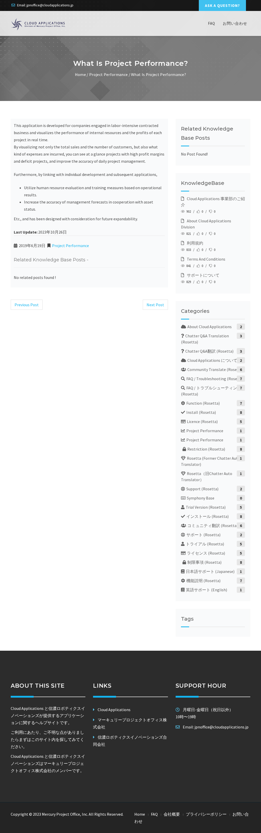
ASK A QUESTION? (222, 5)
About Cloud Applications (209, 326)
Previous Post (27, 304)
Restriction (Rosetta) (206, 449)
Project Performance (108, 74)
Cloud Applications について (212, 360)
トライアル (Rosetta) (205, 543)
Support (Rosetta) (202, 488)
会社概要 (172, 814)
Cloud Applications (114, 709)
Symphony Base (200, 498)
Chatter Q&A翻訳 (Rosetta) (209, 351)
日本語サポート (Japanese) (210, 571)
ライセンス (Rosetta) (206, 553)
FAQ (211, 23)
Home (80, 74)
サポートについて (202, 275)
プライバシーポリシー (206, 814)
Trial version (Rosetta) (206, 507)
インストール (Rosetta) (207, 516)
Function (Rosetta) (203, 403)
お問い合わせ (235, 23)
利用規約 (194, 243)
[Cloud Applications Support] (38, 24)
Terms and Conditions (205, 259)
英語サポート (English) (206, 589)
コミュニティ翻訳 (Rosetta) (212, 525)
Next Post (155, 304)
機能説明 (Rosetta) (203, 580)
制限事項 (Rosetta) (204, 562)
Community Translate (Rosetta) (215, 369)
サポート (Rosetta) (203, 534)
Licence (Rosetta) (202, 421)
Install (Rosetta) (201, 412)
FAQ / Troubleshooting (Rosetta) (215, 378)
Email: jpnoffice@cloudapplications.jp (45, 5)
